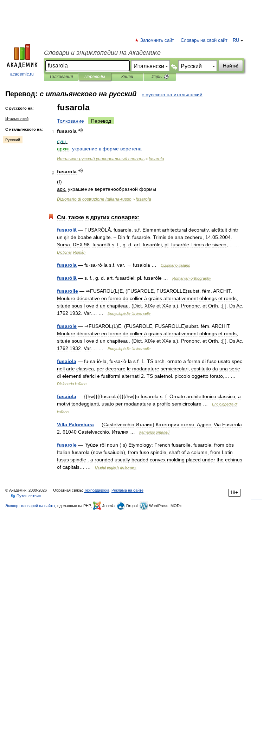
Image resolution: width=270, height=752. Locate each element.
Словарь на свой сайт (204, 40)
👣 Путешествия (26, 496)
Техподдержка (96, 490)
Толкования (61, 76)
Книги (127, 76)
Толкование (70, 121)
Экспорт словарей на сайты (30, 506)
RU (236, 40)
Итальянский (16, 119)
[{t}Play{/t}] (80, 130)
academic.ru (22, 74)
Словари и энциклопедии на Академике (102, 52)
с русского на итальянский (172, 94)
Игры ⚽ (160, 76)
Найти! (230, 66)
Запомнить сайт (157, 40)
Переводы (94, 76)
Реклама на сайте (127, 490)
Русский (12, 140)
